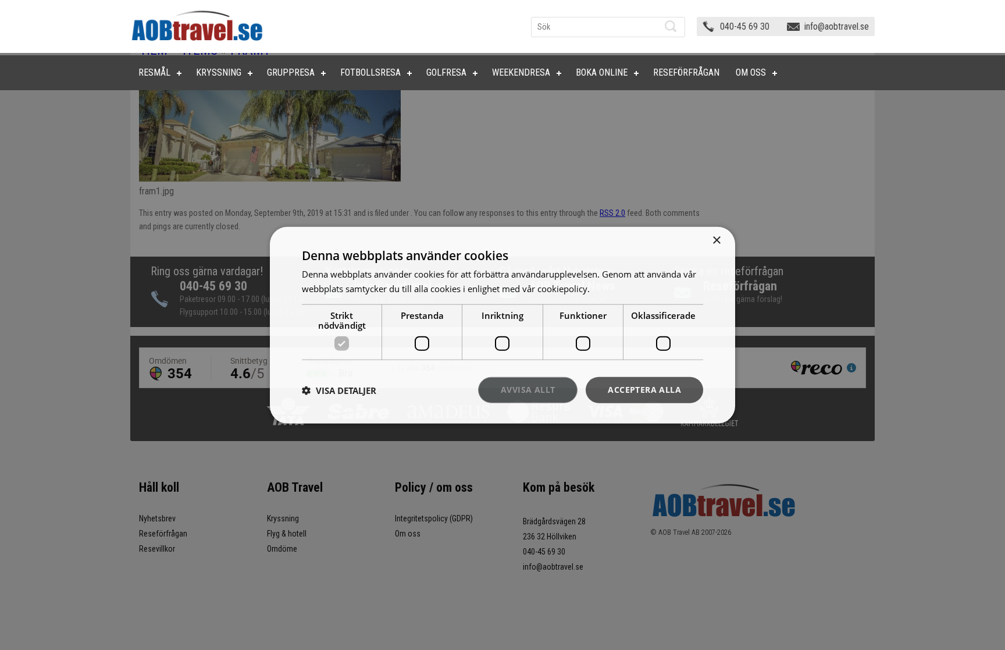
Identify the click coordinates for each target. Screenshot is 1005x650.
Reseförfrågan (686, 72)
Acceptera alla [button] (644, 389)
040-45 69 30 (744, 26)
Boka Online (602, 72)
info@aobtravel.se (836, 26)
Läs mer (608, 288)
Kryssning (218, 72)
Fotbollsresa (370, 72)
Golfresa (446, 72)
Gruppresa (291, 72)
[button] (339, 389)
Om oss (751, 72)
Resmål (154, 72)
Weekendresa (521, 72)
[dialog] (502, 325)
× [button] (716, 240)
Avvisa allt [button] (528, 389)
